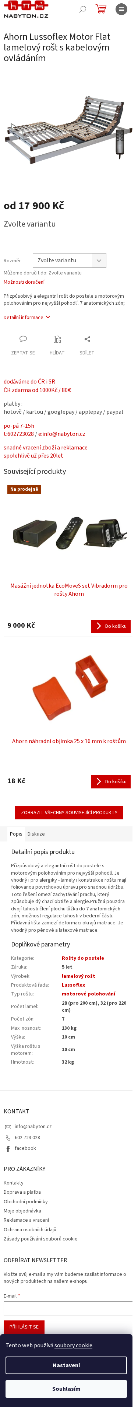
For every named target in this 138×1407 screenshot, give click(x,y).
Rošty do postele (83, 958)
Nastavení (66, 1365)
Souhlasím (66, 1389)
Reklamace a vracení (26, 1220)
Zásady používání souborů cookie (41, 1239)
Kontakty (14, 1183)
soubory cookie (73, 1345)
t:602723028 (19, 434)
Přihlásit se (24, 1327)
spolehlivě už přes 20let (33, 456)
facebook (25, 1148)
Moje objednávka (22, 1211)
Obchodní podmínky (26, 1201)
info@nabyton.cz (33, 1126)
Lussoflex (73, 985)
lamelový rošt (78, 976)
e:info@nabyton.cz (61, 434)
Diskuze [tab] (36, 834)
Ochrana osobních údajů (30, 1229)
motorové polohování (88, 994)
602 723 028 (27, 1137)
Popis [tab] (16, 834)
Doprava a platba (22, 1192)
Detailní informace (23, 317)
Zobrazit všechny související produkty (69, 812)
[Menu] (121, 9)
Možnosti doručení (24, 282)
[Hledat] (82, 9)
